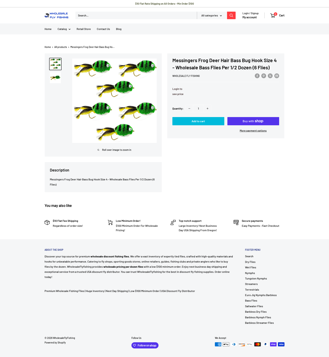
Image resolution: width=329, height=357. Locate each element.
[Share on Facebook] (257, 75)
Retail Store (84, 28)
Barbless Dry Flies (256, 311)
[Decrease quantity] (189, 108)
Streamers (251, 283)
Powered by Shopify (55, 342)
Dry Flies (250, 261)
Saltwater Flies (254, 306)
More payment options (253, 130)
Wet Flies (250, 267)
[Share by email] (276, 75)
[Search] (231, 15)
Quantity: (178, 108)
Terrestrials (252, 289)
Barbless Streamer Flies (259, 322)
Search (249, 256)
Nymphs (250, 273)
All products (60, 47)
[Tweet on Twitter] (270, 75)
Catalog (62, 28)
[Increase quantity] (207, 108)
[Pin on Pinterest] (263, 75)
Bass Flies (251, 300)
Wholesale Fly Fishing (186, 75)
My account (249, 17)
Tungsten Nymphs (256, 278)
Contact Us (103, 28)
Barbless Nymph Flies (258, 317)
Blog (118, 28)
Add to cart (198, 121)
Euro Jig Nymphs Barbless (261, 295)
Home (48, 28)
